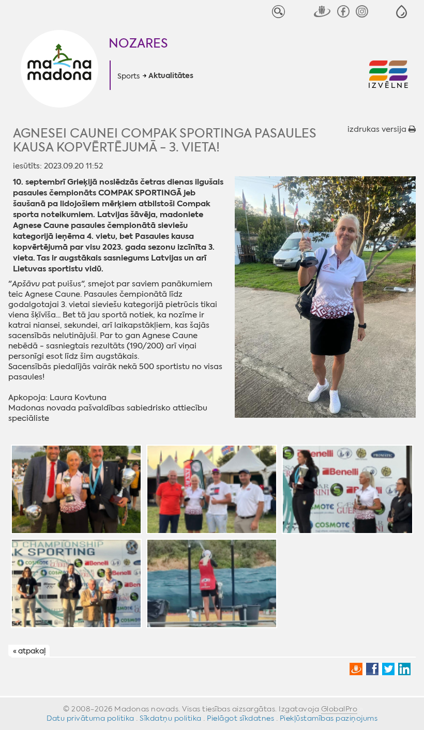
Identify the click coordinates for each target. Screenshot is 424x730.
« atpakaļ (29, 651)
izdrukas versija (377, 129)
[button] (401, 12)
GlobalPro (339, 708)
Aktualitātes (170, 76)
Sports (128, 76)
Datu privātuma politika (90, 718)
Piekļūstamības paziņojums (329, 718)
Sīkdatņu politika (171, 718)
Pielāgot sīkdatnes (240, 718)
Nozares (138, 43)
